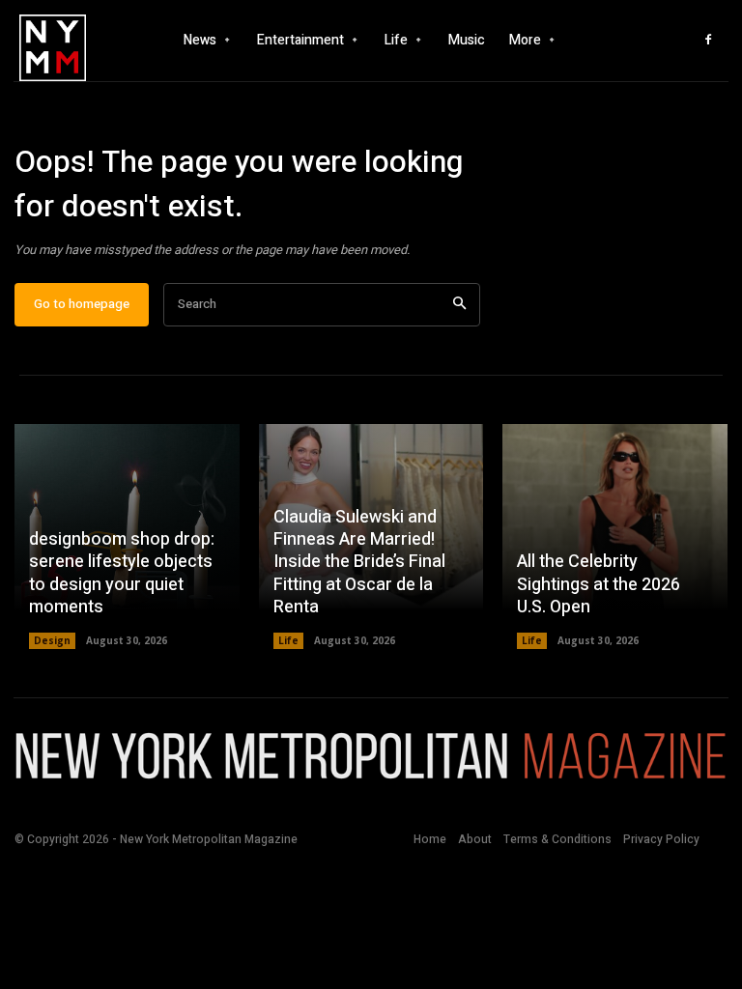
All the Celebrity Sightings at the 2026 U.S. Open (598, 584)
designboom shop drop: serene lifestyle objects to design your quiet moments (121, 573)
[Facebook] (708, 40)
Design (52, 640)
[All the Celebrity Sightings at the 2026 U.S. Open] (615, 536)
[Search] (459, 304)
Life (288, 640)
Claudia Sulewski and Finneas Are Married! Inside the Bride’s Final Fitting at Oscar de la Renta (359, 562)
